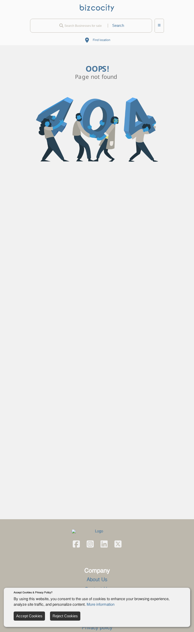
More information (100, 605)
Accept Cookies (29, 616)
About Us (97, 579)
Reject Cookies (65, 616)
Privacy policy (97, 627)
